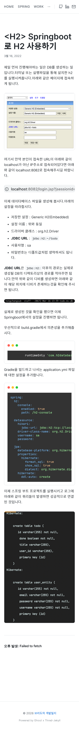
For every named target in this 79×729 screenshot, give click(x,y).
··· (49, 6)
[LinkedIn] (67, 7)
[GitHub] (61, 7)
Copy (67, 345)
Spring (24, 6)
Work (39, 6)
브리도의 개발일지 (45, 713)
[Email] (74, 7)
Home (9, 6)
